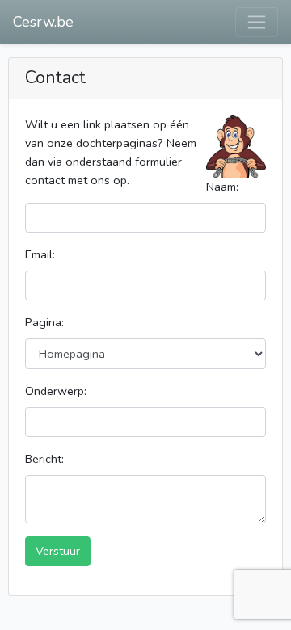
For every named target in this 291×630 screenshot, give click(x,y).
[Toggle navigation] (256, 22)
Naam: (222, 186)
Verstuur (58, 551)
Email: (40, 254)
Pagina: (44, 322)
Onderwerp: (55, 391)
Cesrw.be (43, 22)
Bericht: (44, 459)
